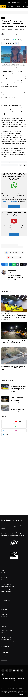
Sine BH (3, 632)
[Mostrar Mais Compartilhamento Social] (21, 40)
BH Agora (11, 6)
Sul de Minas (4, 614)
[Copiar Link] (18, 40)
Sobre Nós (5, 678)
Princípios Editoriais (6, 591)
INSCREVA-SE (14, 234)
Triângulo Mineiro (5, 618)
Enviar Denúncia (5, 579)
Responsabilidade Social (14, 685)
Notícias (12, 247)
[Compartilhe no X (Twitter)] (13, 40)
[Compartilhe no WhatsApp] (16, 40)
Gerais (3, 17)
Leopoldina (11, 245)
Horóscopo (4, 660)
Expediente (4, 572)
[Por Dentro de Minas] (14, 2)
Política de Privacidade (13, 682)
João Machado (9, 34)
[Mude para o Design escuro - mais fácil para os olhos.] (26, 2)
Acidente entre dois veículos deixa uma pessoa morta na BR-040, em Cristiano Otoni (13, 367)
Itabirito (18, 6)
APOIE (3, 6)
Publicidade (7, 680)
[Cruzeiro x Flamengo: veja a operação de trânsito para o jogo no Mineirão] (14, 330)
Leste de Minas (5, 616)
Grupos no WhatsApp (6, 584)
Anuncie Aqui (4, 575)
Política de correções (6, 589)
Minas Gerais (5, 247)
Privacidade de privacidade (7, 586)
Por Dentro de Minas (14, 691)
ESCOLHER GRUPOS (14, 206)
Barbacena (4, 245)
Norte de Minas (5, 612)
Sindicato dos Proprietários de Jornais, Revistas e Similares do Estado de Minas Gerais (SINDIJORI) (12, 535)
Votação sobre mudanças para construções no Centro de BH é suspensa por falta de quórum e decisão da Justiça (13, 315)
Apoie (2, 570)
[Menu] (2, 2)
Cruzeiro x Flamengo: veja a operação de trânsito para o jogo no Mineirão (13, 341)
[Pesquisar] (23, 2)
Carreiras (3, 602)
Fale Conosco (4, 577)
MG (17, 245)
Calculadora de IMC (6, 637)
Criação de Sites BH (6, 646)
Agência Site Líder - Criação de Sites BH (10, 692)
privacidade (14, 201)
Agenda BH (4, 655)
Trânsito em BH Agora (6, 630)
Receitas (3, 658)
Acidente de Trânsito (6, 600)
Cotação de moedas (6, 639)
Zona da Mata (13, 75)
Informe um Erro (5, 582)
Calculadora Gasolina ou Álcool (8, 641)
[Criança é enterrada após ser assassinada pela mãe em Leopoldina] (14, 54)
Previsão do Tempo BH (6, 635)
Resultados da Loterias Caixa (8, 644)
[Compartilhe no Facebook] (11, 40)
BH (2, 605)
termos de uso (6, 201)
